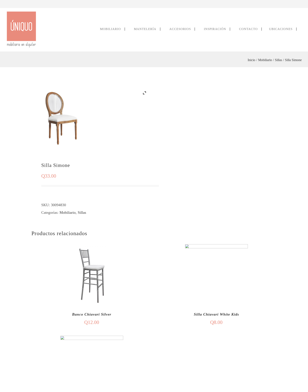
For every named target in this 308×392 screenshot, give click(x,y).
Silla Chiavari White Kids (216, 314)
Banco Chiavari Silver (91, 314)
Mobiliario (68, 212)
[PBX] (296, 4)
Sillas (82, 212)
